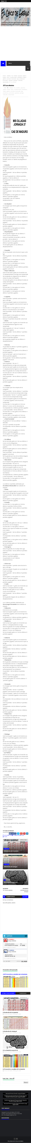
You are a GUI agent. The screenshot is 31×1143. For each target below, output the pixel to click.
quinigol (15, 80)
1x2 (12, 75)
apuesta (20, 75)
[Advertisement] (15, 44)
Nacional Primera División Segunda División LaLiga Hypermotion (15, 1104)
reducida (20, 80)
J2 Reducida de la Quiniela (11, 851)
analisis (15, 75)
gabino (4, 79)
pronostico (5, 80)
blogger (25, 896)
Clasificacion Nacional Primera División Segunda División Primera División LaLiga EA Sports (15, 1096)
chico (8, 77)
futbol (24, 77)
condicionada (13, 77)
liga (18, 79)
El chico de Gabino (18, 1141)
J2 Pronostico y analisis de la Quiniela (14, 1069)
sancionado (5, 82)
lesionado (13, 79)
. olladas (8, 75)
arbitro (24, 75)
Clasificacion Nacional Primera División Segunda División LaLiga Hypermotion (15, 1101)
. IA (4, 880)
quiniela (11, 80)
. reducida (6, 848)
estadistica (19, 77)
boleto (4, 77)
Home (4, 75)
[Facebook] (15, 1139)
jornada (9, 79)
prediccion (22, 79)
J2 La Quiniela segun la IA (11, 882)
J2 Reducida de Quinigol (10, 867)
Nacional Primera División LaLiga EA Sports (15, 1093)
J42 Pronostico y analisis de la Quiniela (15, 974)
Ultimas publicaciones (8, 993)
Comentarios (22, 993)
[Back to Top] (17, 1139)
